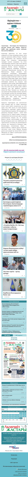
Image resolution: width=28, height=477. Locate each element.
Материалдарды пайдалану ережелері (14, 466)
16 (24, 416)
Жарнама (16, 4)
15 (21, 416)
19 (10, 418)
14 (17, 416)
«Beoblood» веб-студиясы (20, 475)
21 (17, 418)
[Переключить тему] (20, 4)
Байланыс (10, 4)
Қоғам (14, 26)
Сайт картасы (14, 462)
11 (6, 416)
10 (3, 416)
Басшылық (14, 455)
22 (21, 418)
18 (6, 418)
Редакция (14, 458)
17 (3, 418)
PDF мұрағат (19, 335)
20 (13, 418)
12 (10, 416)
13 (13, 416)
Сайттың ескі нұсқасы (21, 471)
